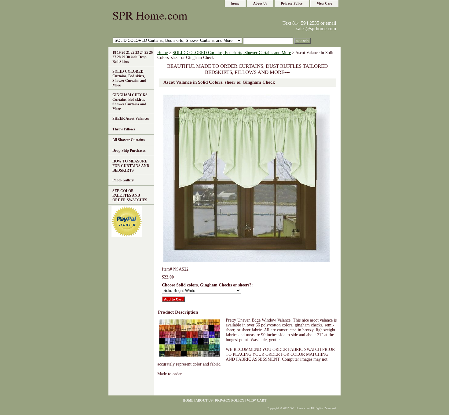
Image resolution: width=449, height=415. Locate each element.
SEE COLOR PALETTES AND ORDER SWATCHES (129, 195)
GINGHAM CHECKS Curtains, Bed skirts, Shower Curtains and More (130, 102)
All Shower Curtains (128, 140)
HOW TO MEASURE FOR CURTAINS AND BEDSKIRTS (130, 166)
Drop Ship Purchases (129, 150)
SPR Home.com (150, 15)
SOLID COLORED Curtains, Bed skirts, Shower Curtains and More (232, 52)
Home (162, 52)
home (235, 3)
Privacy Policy (292, 3)
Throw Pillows (123, 129)
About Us (260, 3)
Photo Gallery (123, 180)
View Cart (324, 3)
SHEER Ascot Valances (130, 118)
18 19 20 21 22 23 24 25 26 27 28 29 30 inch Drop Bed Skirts (132, 57)
